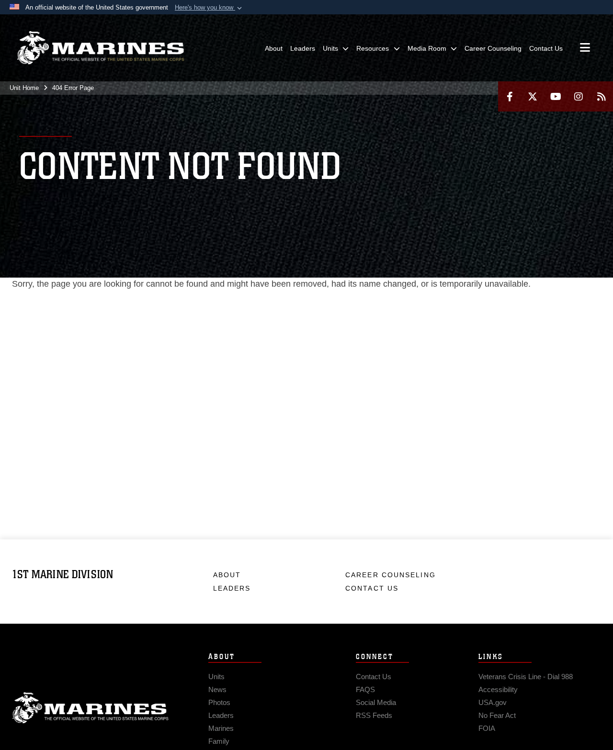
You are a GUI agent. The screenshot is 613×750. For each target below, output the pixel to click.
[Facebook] (509, 96)
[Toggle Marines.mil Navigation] (585, 48)
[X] (532, 96)
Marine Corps (90, 708)
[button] (209, 7)
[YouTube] (555, 96)
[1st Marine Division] (100, 48)
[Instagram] (578, 96)
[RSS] (601, 96)
